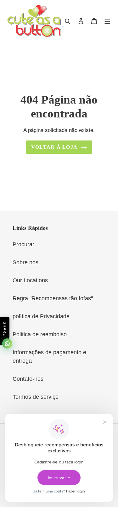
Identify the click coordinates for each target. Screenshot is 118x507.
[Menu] (107, 21)
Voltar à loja (54, 147)
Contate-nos (28, 379)
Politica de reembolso (40, 334)
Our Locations (30, 280)
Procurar (23, 244)
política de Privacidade (41, 316)
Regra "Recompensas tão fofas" (53, 298)
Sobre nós (25, 262)
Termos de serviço (36, 397)
